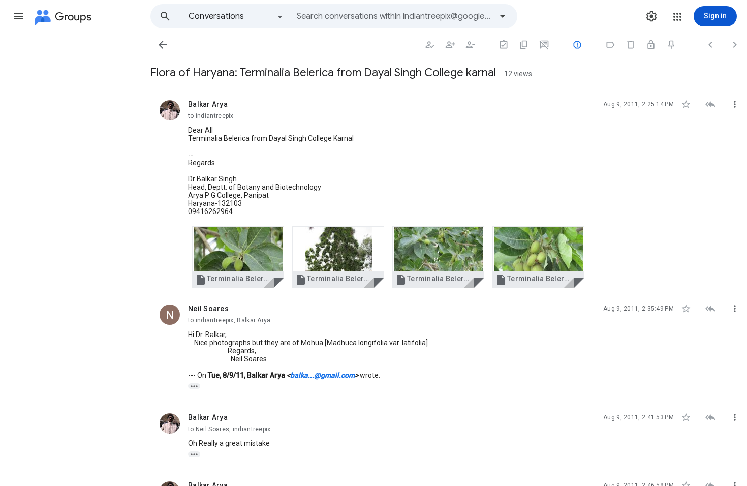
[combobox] (394, 16)
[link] (238, 257)
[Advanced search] (502, 16)
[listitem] (448, 190)
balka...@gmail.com (322, 375)
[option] (236, 16)
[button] (18, 16)
